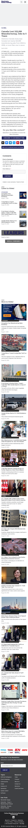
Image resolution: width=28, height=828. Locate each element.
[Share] (6, 142)
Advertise (20, 820)
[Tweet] (14, 142)
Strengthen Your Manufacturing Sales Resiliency (7, 195)
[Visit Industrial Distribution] (3, 752)
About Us (7, 820)
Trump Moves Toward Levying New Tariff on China (9, 202)
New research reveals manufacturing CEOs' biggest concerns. (12, 444)
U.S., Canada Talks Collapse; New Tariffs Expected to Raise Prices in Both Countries (13, 499)
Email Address (7, 168)
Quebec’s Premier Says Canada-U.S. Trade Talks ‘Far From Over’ (13, 586)
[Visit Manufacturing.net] (10, 752)
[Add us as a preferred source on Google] (21, 142)
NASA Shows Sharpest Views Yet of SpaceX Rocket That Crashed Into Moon (13, 616)
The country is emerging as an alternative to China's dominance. (12, 561)
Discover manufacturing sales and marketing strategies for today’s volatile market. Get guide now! (13, 328)
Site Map (22, 823)
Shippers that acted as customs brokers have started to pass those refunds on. (13, 707)
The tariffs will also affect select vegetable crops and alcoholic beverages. (12, 389)
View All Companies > (14, 241)
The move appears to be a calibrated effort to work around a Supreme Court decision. (13, 357)
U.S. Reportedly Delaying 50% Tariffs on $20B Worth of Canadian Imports (12, 645)
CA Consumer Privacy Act (11, 823)
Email (2, 762)
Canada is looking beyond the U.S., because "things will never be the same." (12, 472)
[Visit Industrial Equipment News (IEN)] (17, 750)
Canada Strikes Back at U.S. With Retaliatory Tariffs (9, 221)
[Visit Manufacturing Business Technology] (17, 752)
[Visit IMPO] (24, 750)
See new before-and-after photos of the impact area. (13, 620)
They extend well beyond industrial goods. (12, 416)
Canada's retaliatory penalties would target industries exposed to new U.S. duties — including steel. (12, 503)
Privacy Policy (9, 822)
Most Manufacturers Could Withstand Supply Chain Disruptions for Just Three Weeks (13, 440)
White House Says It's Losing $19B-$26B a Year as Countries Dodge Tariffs (13, 732)
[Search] (21, 2)
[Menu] (25, 2)
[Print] (2, 142)
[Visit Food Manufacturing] (10, 750)
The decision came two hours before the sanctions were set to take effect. (11, 648)
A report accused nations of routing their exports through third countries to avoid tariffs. (13, 735)
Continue (8, 176)
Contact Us (14, 820)
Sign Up (5, 770)
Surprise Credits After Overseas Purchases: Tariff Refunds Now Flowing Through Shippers (14, 703)
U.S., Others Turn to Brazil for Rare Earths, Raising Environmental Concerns (13, 558)
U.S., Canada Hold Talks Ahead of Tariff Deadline (12, 673)
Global (4, 28)
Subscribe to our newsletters (14, 138)
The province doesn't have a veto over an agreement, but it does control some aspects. (13, 589)
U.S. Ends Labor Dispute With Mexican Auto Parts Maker (13, 529)
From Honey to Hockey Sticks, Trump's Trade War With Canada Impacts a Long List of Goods (9, 213)
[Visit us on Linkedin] (13, 817)
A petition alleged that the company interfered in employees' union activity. (13, 533)
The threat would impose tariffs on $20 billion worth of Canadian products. (13, 677)
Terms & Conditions (19, 822)
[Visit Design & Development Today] (3, 750)
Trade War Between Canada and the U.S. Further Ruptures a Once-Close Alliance (12, 469)
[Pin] (17, 142)
